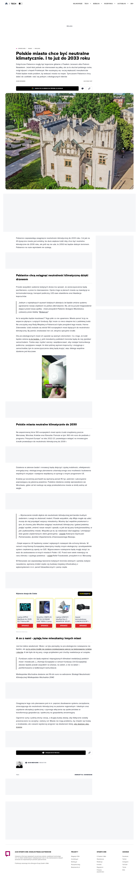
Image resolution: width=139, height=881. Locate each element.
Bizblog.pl (74, 862)
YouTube (124, 864)
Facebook (125, 856)
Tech (86, 4)
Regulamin (100, 867)
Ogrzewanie (88, 775)
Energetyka (79, 775)
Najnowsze (77, 4)
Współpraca (100, 859)
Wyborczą (43, 312)
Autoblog (121, 4)
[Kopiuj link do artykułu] (89, 88)
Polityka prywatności (100, 871)
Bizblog (96, 4)
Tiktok (124, 867)
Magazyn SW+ (75, 856)
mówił (49, 556)
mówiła (62, 534)
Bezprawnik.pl (75, 867)
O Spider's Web (101, 856)
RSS (123, 870)
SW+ (132, 4)
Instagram (125, 862)
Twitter (124, 859)
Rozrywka (108, 4)
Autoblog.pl (74, 859)
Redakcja (99, 862)
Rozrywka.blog (75, 864)
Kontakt (99, 864)
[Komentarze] (82, 88)
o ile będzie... (34, 339)
